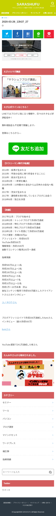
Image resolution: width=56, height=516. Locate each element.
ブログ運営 (8, 427)
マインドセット (10, 435)
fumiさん (6, 329)
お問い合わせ (48, 13)
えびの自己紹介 (28, 505)
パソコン (7, 419)
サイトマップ (35, 13)
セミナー (7, 402)
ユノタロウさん (9, 302)
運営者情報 (5, 13)
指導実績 (7, 459)
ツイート (6, 490)
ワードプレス (9, 443)
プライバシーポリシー (20, 13)
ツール (6, 410)
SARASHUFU (28, 4)
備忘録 (6, 451)
